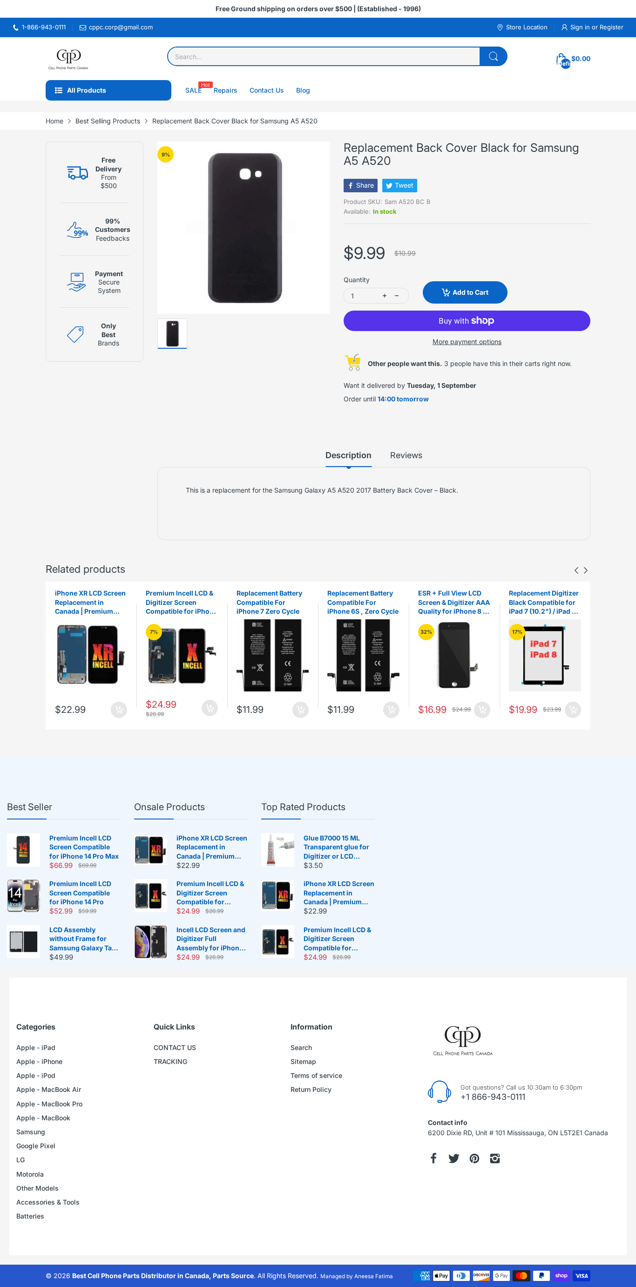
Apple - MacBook (43, 1118)
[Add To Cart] (119, 710)
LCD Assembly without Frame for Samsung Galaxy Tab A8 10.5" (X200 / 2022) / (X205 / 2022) (83, 939)
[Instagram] (495, 1158)
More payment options (467, 341)
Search (301, 1047)
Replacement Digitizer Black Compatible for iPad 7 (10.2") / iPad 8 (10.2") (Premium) (544, 602)
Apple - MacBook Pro (49, 1104)
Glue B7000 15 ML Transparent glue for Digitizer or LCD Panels (336, 847)
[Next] (576, 570)
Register (611, 27)
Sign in (581, 27)
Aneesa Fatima (373, 1276)
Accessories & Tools (48, 1202)
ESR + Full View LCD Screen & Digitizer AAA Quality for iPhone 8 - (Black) (454, 602)
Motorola (30, 1174)
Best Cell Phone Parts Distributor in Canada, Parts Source (163, 1276)
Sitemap (303, 1061)
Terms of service (316, 1075)
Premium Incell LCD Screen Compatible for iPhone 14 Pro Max (84, 847)
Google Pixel (35, 1146)
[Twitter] (454, 1158)
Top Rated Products (303, 807)
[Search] (493, 56)
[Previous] (585, 570)
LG (20, 1160)
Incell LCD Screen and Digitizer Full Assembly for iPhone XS (210, 939)
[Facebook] (433, 1158)
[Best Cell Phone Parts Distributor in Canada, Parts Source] (69, 59)
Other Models (37, 1188)
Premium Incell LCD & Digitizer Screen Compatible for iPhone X (181, 602)
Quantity (357, 280)
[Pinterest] (474, 1158)
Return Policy (311, 1089)
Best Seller (29, 807)
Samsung (30, 1132)
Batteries (30, 1216)
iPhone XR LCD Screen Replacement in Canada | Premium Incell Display (90, 602)
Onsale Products (169, 807)
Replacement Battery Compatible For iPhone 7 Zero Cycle (269, 602)
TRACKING (170, 1061)
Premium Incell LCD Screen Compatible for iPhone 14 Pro (80, 893)
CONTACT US (175, 1047)
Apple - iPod (35, 1075)
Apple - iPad (35, 1047)
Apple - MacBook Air (48, 1089)
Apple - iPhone (39, 1061)
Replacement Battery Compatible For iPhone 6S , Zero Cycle (363, 602)
